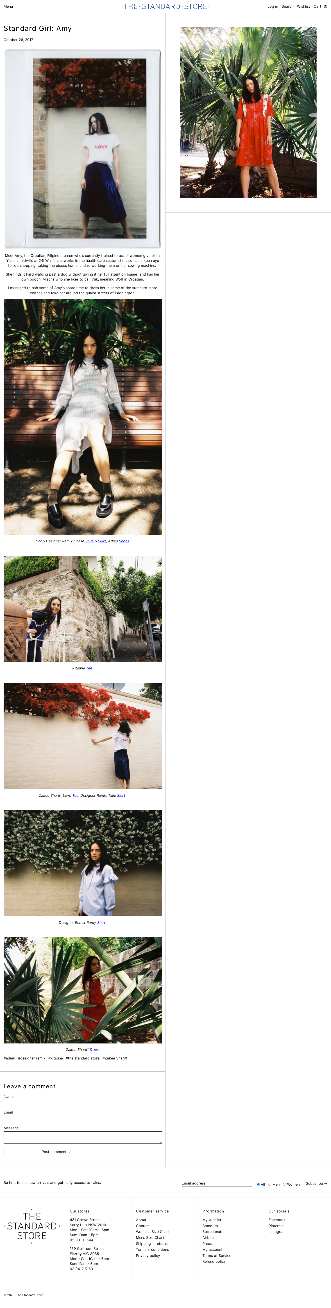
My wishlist (211, 1219)
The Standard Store (29, 1295)
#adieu (9, 1058)
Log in (273, 6)
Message (11, 1128)
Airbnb (208, 1237)
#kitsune (55, 1058)
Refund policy (214, 1261)
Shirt (89, 541)
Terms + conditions (152, 1249)
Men (276, 1184)
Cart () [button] (320, 6)
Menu (8, 6)
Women (293, 1184)
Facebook (277, 1219)
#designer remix (31, 1058)
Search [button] (287, 6)
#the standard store (83, 1058)
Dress (95, 1049)
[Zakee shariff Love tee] (83, 149)
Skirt (102, 541)
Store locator (213, 1231)
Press (207, 1243)
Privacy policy (148, 1255)
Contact (143, 1226)
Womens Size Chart (153, 1231)
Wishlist (303, 6)
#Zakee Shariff (114, 1058)
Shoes (124, 541)
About (141, 1219)
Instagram (277, 1231)
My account (212, 1249)
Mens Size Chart (150, 1237)
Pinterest (276, 1226)
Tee (89, 668)
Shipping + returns (152, 1243)
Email (8, 1112)
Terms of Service (216, 1255)
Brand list (210, 1226)
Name (9, 1096)
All (263, 1184)
